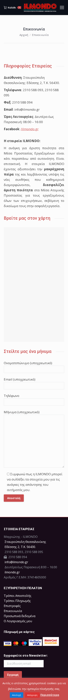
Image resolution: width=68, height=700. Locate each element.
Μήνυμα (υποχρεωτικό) (21, 412)
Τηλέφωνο (11, 396)
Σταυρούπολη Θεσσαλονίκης (25, 542)
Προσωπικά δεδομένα (19, 616)
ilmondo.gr (12, 572)
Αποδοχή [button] (16, 695)
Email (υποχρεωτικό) (19, 379)
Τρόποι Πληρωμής (17, 601)
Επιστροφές (12, 606)
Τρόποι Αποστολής (17, 596)
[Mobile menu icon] (62, 7)
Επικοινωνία (13, 611)
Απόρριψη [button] (32, 695)
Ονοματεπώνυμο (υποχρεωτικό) (28, 363)
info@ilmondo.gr (16, 562)
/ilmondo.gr (30, 129)
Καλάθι (14, 7)
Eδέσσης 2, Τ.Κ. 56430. (20, 547)
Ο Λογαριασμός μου (18, 621)
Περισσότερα (49, 695)
